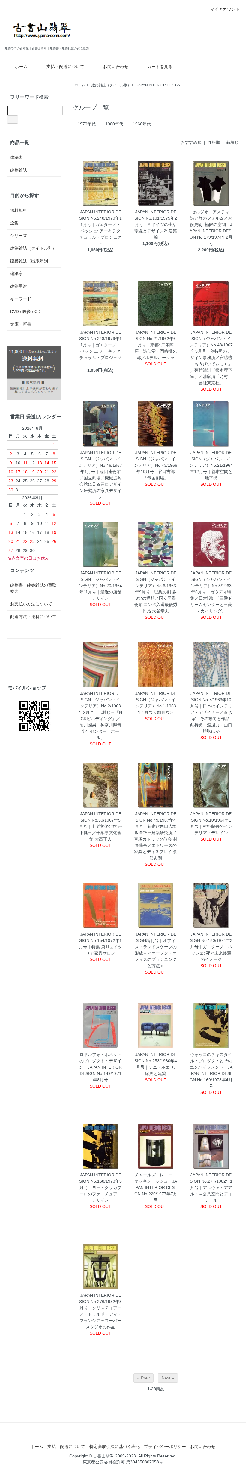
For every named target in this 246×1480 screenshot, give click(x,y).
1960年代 (142, 124)
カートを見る (159, 66)
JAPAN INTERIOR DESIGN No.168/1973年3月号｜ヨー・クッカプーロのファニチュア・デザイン (100, 1187)
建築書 (16, 157)
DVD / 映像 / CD (25, 311)
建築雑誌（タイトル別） (111, 85)
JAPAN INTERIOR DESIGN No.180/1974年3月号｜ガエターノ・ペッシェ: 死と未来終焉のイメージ (211, 947)
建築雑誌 (18, 170)
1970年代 (87, 124)
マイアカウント (225, 9)
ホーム (21, 66)
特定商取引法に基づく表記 (114, 1446)
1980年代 (114, 124)
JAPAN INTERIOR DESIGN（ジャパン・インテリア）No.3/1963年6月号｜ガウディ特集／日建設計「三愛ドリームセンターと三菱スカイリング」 (211, 592)
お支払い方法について (31, 604)
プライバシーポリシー (165, 1446)
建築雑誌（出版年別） (31, 261)
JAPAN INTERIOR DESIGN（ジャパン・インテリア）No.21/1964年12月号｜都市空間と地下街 (211, 465)
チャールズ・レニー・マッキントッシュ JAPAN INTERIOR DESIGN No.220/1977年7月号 (155, 1187)
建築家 (16, 273)
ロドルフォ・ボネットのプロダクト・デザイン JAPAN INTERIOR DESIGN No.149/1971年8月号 (100, 1067)
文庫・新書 (20, 324)
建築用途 (18, 286)
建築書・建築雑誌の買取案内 (33, 588)
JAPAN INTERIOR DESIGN (158, 85)
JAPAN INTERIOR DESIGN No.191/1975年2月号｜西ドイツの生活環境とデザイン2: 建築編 (155, 224)
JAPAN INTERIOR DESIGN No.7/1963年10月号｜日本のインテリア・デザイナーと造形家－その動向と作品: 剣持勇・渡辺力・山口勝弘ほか (211, 712)
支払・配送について (65, 66)
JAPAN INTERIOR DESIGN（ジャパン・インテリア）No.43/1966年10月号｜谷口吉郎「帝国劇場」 (155, 465)
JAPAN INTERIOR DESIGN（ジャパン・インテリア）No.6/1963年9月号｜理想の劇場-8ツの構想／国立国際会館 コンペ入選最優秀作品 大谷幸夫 (155, 592)
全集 (14, 223)
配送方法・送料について (33, 616)
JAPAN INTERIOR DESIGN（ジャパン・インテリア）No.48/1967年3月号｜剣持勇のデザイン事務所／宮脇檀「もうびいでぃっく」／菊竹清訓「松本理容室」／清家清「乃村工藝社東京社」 (211, 357)
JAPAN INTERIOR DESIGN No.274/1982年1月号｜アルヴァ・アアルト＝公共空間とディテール (211, 1187)
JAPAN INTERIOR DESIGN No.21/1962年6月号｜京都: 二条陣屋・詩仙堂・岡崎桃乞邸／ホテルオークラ (156, 345)
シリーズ (18, 235)
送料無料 (18, 210)
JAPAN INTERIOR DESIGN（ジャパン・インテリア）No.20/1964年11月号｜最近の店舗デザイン (100, 586)
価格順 (214, 142)
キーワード (20, 298)
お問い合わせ (115, 66)
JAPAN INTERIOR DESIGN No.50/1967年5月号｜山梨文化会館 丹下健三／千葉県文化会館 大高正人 (100, 826)
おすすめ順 (191, 142)
